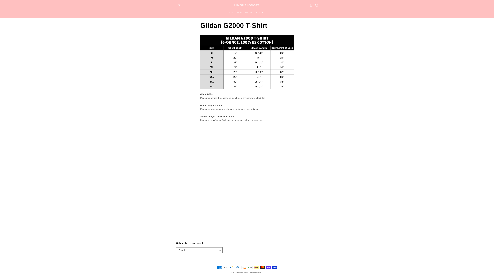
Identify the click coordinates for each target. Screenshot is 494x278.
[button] (179, 5)
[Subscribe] (219, 250)
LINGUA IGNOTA (243, 272)
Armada (259, 272)
